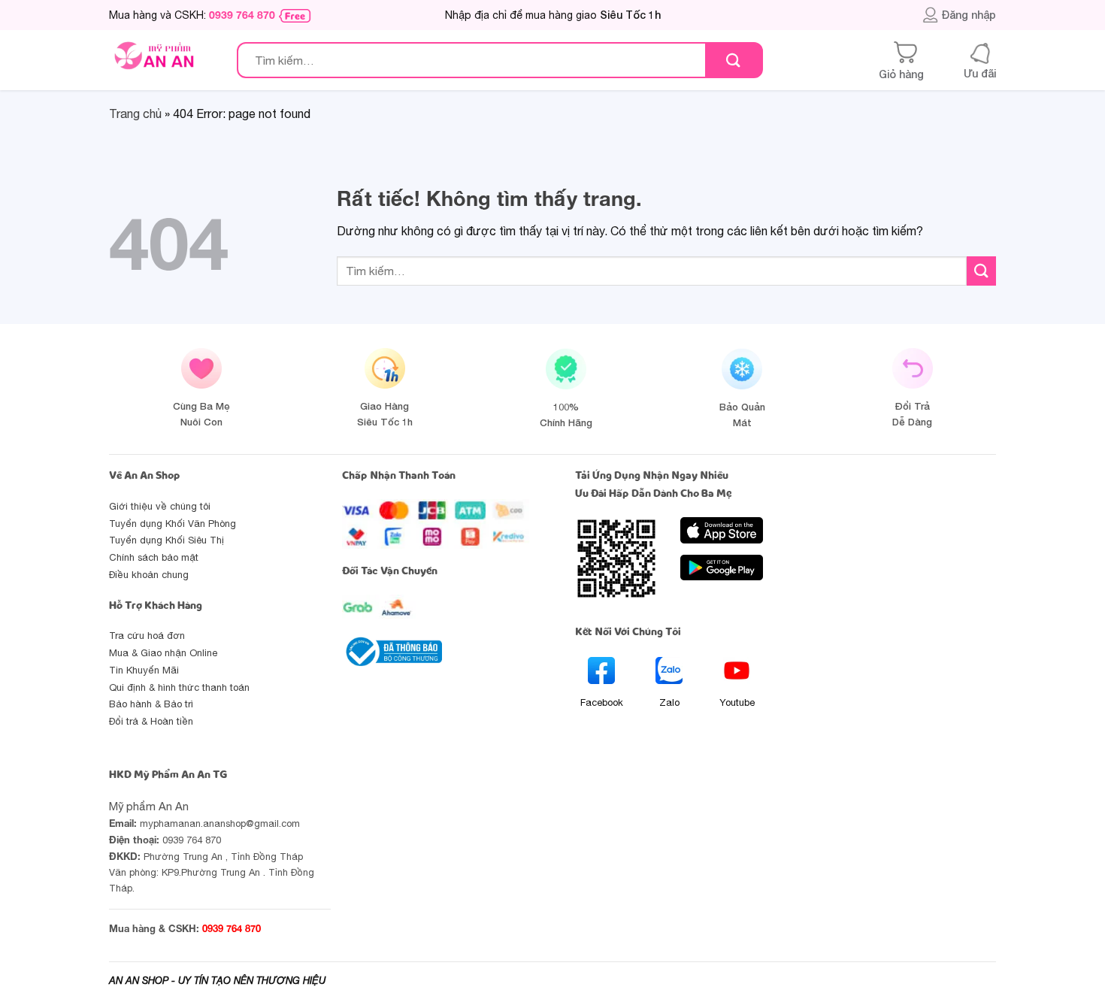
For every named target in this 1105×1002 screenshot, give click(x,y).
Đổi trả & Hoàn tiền (151, 721)
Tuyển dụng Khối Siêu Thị (166, 540)
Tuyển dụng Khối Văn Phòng (172, 523)
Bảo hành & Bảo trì (151, 704)
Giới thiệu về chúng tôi (159, 506)
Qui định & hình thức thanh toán (179, 687)
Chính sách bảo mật (153, 557)
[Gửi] (733, 60)
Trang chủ (135, 113)
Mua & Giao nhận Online (163, 652)
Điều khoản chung (149, 574)
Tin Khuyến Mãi (144, 670)
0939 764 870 (242, 14)
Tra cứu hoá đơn (147, 635)
